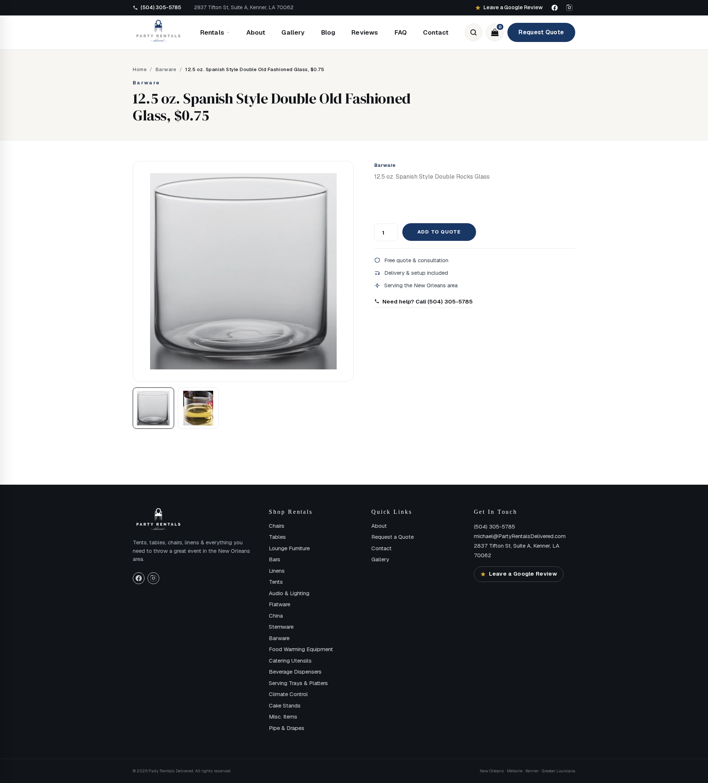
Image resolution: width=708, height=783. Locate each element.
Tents (276, 581)
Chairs (276, 525)
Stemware (281, 626)
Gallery (293, 32)
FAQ (401, 32)
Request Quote (541, 32)
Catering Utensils (290, 660)
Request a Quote (392, 536)
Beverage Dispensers (295, 671)
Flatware (279, 604)
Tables (277, 536)
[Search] (473, 32)
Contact (435, 32)
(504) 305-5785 (494, 526)
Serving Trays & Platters (298, 683)
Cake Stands (285, 705)
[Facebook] (554, 8)
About (256, 32)
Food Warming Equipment (301, 649)
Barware (166, 69)
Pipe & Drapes (286, 727)
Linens (277, 570)
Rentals (212, 32)
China (276, 615)
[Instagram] (569, 8)
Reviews (364, 32)
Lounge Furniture (289, 548)
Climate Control (288, 694)
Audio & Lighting (289, 593)
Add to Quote (438, 232)
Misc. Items (283, 716)
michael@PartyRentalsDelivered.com (520, 536)
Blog (328, 32)
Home (139, 69)
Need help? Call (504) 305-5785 (427, 301)
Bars (274, 559)
